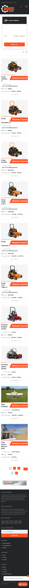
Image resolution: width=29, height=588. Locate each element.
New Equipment (6, 543)
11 (16, 473)
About (4, 567)
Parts (4, 555)
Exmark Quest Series (4, 367)
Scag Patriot (4, 161)
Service (4, 557)
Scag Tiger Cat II (3, 202)
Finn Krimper (4, 405)
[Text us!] (23, 584)
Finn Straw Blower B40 (4, 445)
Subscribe (14, 535)
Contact (23, 514)
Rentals (5, 547)
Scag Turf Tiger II (4, 285)
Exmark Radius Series (4, 327)
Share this (16, 94)
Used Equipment (7, 545)
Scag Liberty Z (4, 79)
